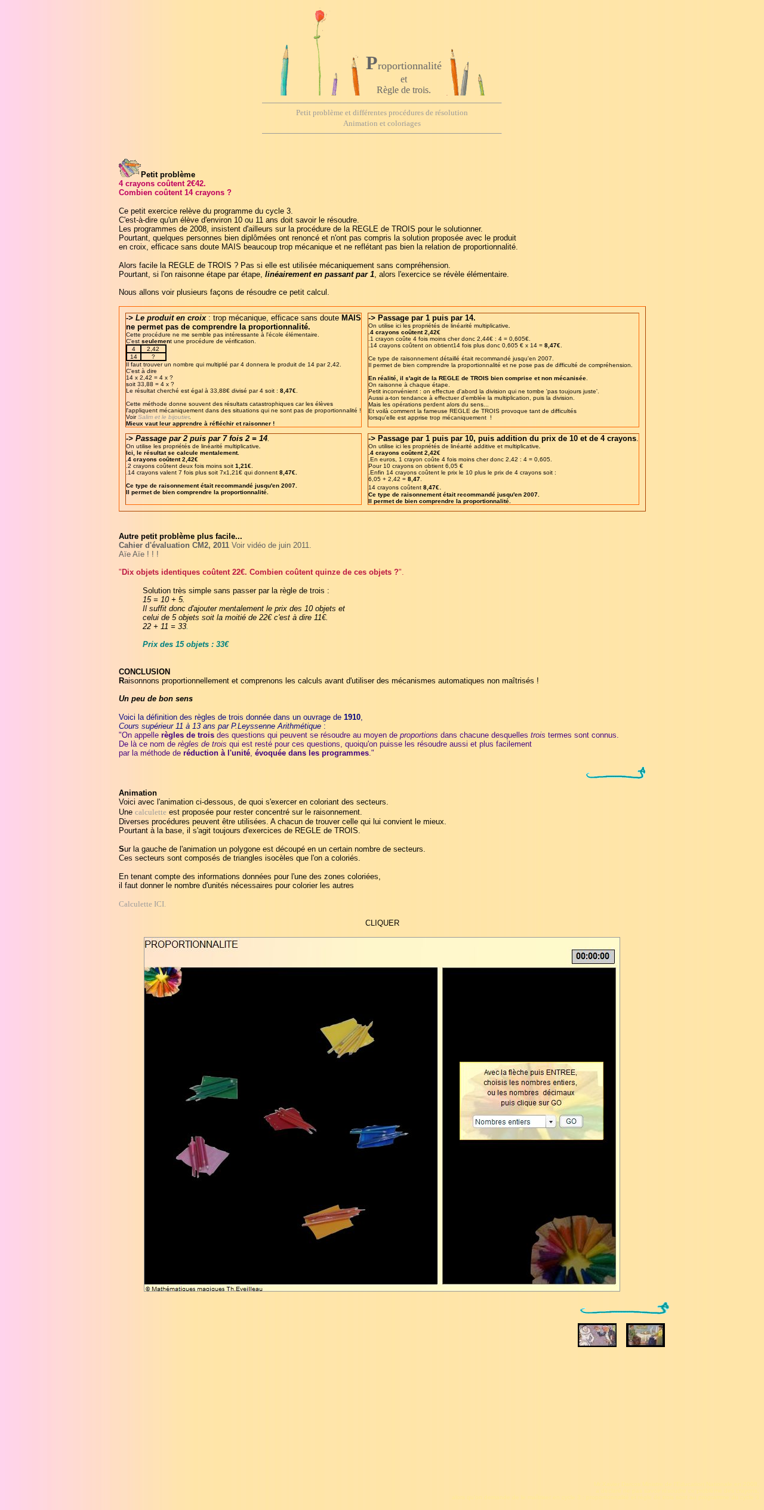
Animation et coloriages (382, 123)
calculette (151, 812)
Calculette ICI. (142, 903)
